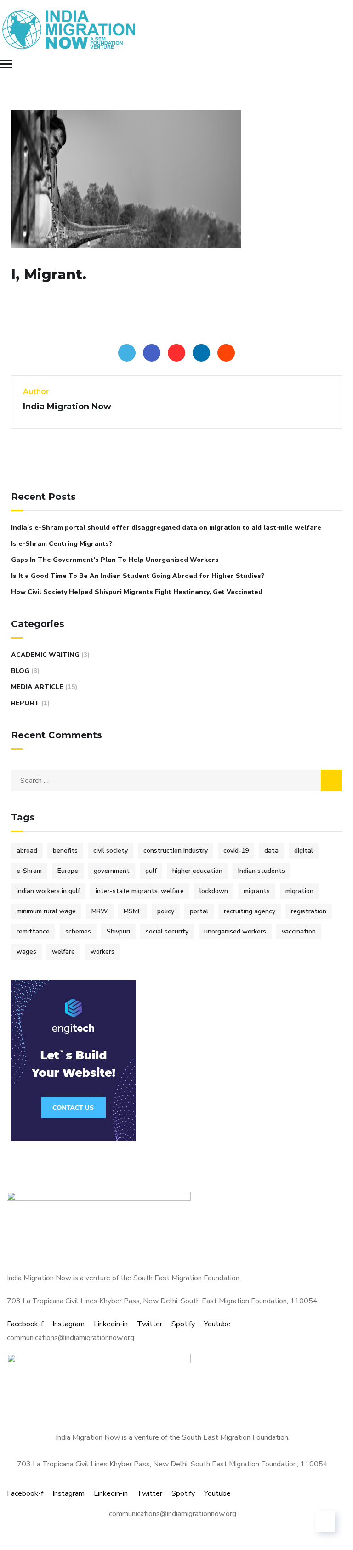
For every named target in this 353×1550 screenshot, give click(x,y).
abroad (27, 850)
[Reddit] (226, 353)
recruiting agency (249, 911)
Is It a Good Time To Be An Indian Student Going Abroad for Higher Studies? (137, 575)
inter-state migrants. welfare (140, 891)
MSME (133, 911)
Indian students (261, 870)
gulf (151, 870)
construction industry (175, 850)
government (112, 870)
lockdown (213, 891)
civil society (110, 850)
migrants (257, 891)
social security (167, 931)
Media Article (37, 687)
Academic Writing (45, 655)
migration (299, 891)
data (271, 850)
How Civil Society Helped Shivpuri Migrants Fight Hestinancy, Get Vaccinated (136, 592)
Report (25, 703)
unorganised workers (235, 931)
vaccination (299, 931)
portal (199, 911)
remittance (33, 931)
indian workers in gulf (48, 891)
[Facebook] (151, 353)
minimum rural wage (46, 911)
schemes (78, 931)
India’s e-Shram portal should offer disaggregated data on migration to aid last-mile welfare (166, 527)
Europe (67, 870)
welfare (63, 951)
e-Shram (29, 870)
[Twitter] (127, 353)
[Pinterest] (176, 353)
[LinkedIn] (201, 353)
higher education (197, 870)
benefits (65, 850)
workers (102, 951)
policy (165, 911)
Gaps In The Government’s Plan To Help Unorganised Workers (115, 559)
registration (308, 911)
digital (303, 850)
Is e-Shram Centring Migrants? (61, 543)
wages (26, 951)
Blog (20, 671)
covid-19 (236, 850)
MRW (99, 911)
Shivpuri (118, 931)
